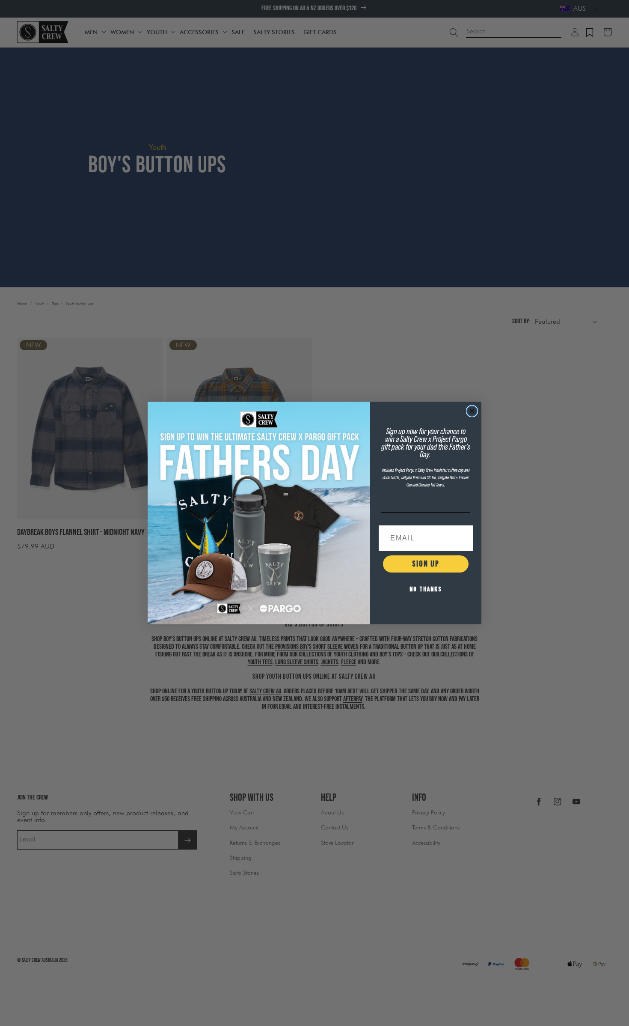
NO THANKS (425, 589)
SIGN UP (425, 564)
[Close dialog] (472, 411)
